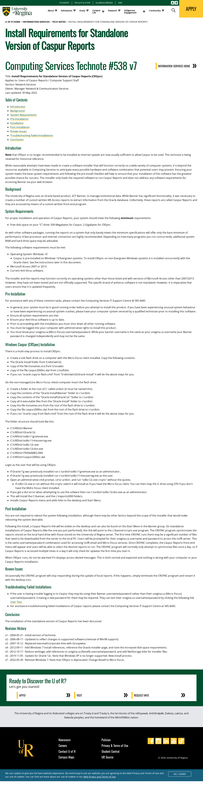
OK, (180, 774)
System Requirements (23, 115)
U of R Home (12, 21)
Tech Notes (59, 21)
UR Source (107, 757)
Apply (22, 695)
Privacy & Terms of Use (115, 745)
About (51, 10)
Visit (79, 695)
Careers (63, 745)
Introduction (17, 106)
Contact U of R (67, 751)
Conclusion (17, 139)
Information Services (36, 21)
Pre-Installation (19, 119)
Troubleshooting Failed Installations (31, 135)
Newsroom (65, 739)
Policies (106, 739)
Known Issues (18, 131)
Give (120, 2)
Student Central (110, 751)
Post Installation (20, 127)
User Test (16, 602)
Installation (17, 123)
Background (17, 111)
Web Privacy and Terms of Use (99, 776)
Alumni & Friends (104, 2)
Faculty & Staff (82, 2)
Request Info (141, 695)
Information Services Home (174, 66)
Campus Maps (66, 757)
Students (64, 2)
